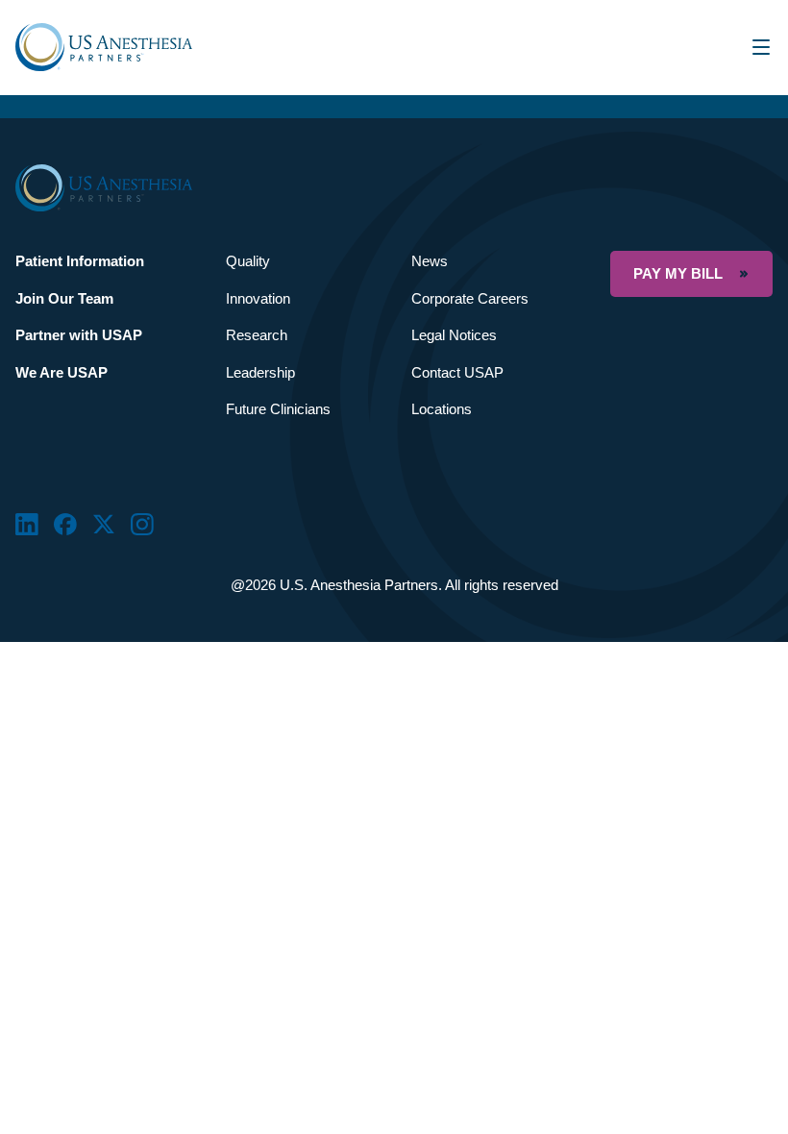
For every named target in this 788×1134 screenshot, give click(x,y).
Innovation (258, 298)
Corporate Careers (470, 298)
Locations (441, 409)
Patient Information (79, 261)
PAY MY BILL (678, 273)
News (429, 261)
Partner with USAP (78, 335)
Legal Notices (454, 335)
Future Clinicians (278, 409)
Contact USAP (457, 372)
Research (256, 335)
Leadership (260, 372)
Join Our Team (64, 298)
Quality (248, 261)
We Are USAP (61, 372)
